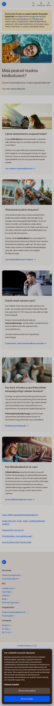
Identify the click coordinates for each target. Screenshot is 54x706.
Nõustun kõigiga (27, 699)
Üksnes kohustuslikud (27, 691)
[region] (27, 676)
